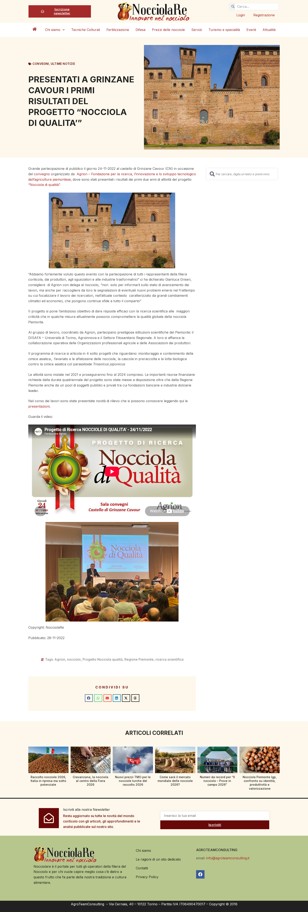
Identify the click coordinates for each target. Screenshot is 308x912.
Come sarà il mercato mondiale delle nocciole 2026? (175, 780)
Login (240, 15)
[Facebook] (200, 874)
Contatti (142, 868)
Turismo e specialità (224, 30)
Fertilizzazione (117, 30)
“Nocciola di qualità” (44, 185)
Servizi (196, 30)
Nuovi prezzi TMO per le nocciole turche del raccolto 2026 (133, 780)
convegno (42, 174)
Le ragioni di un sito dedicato (158, 859)
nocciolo (74, 659)
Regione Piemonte (139, 659)
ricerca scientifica (169, 659)
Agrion (59, 659)
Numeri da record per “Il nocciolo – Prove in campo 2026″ (217, 780)
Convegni (40, 63)
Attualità (269, 30)
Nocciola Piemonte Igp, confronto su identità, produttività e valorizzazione (260, 782)
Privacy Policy (147, 877)
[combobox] (242, 174)
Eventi (251, 30)
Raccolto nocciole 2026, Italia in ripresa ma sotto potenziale (48, 780)
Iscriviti (214, 825)
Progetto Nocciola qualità (103, 659)
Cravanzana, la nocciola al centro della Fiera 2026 (90, 780)
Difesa (140, 30)
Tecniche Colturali (85, 30)
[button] (89, 698)
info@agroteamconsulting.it (227, 858)
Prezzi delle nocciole (168, 30)
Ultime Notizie (63, 63)
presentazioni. (39, 406)
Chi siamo (52, 30)
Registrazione (264, 15)
